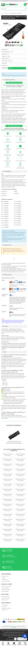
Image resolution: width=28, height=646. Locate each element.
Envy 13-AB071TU (17, 225)
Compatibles (14, 644)
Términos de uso (5, 579)
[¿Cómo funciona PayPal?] (5, 622)
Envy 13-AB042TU (5, 220)
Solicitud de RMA (5, 591)
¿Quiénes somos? (5, 576)
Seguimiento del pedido (6, 608)
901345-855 (3, 195)
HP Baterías (6, 13)
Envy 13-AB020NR (17, 216)
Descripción (8, 644)
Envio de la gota (5, 599)
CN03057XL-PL (4, 191)
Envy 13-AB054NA (5, 225)
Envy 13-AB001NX (4, 203)
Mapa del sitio (4, 609)
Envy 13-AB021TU (5, 218)
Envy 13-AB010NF (17, 214)
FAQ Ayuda (25, 644)
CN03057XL (16, 193)
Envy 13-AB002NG (17, 205)
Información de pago (6, 598)
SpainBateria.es (13, 626)
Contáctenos (4, 606)
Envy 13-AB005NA (5, 212)
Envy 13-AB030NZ (17, 218)
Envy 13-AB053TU (17, 222)
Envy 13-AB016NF (4, 216)
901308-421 (3, 193)
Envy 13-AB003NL (4, 207)
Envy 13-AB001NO (17, 201)
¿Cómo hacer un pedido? (6, 586)
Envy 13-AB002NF (4, 205)
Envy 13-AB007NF (4, 214)
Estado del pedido (5, 588)
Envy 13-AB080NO (5, 227)
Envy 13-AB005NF (17, 212)
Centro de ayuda (5, 604)
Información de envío (6, 596)
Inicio (2, 13)
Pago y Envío (19, 644)
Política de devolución (6, 589)
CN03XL (15, 191)
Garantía (3, 577)
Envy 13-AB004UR (17, 210)
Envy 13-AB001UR (17, 203)
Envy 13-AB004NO (5, 210)
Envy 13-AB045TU (17, 220)
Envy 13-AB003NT (17, 207)
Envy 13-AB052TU (5, 222)
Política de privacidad (6, 581)
